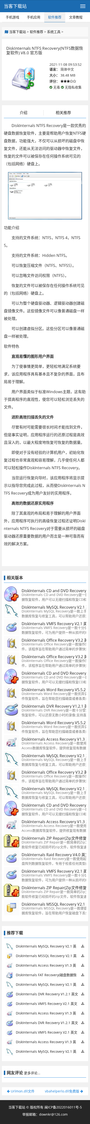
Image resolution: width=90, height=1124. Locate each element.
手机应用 (33, 17)
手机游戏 (12, 17)
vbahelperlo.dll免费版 (62, 1091)
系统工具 (53, 31)
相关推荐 (63, 112)
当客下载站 (15, 6)
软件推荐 (54, 17)
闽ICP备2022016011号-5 (63, 1107)
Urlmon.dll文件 (22, 1091)
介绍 (23, 112)
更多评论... (32, 1073)
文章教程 (76, 17)
